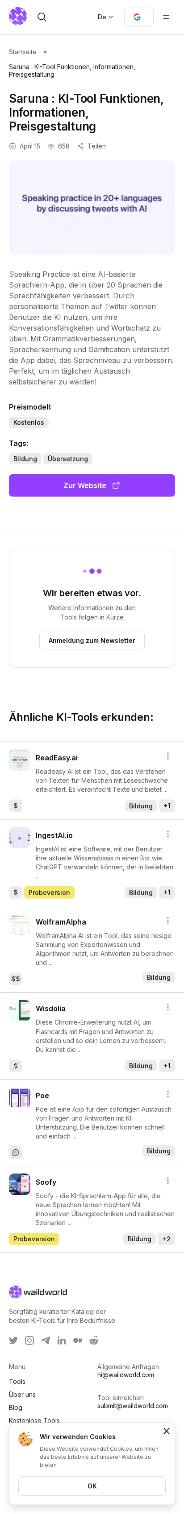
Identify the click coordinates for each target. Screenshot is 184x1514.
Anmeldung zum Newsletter (92, 640)
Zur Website (84, 485)
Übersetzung (68, 458)
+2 (166, 1239)
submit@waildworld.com (132, 1405)
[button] (139, 17)
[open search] (42, 17)
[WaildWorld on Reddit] (93, 1340)
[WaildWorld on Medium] (77, 1340)
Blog (15, 1407)
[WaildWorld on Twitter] (13, 1340)
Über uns (22, 1394)
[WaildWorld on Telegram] (45, 1340)
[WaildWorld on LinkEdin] (61, 1340)
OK (92, 1486)
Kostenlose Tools (34, 1420)
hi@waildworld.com (125, 1375)
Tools (17, 1381)
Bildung (25, 458)
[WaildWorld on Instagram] (29, 1340)
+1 (167, 805)
